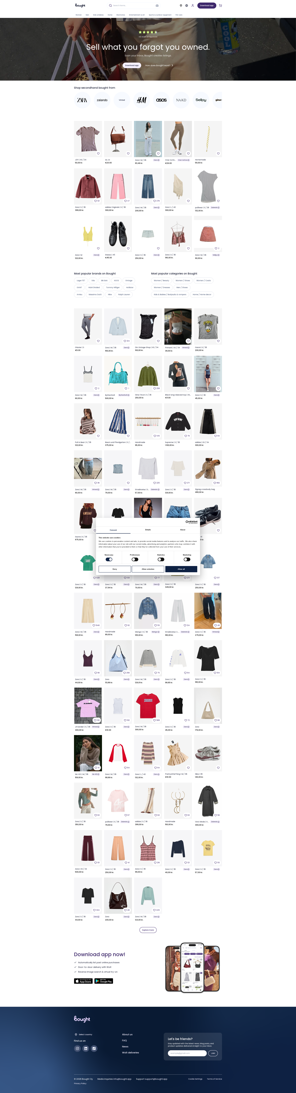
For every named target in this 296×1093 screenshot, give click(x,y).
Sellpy (215, 255)
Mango (154, 632)
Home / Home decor (202, 294)
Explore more (148, 930)
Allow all (181, 569)
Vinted (184, 348)
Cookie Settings (195, 1079)
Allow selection (148, 569)
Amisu (79, 294)
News (125, 1046)
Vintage (128, 280)
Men (87, 15)
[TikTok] (94, 1048)
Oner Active (182, 160)
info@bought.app (122, 1079)
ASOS (116, 280)
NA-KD (94, 774)
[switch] (135, 559)
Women (79, 15)
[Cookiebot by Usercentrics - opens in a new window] (187, 522)
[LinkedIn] (85, 1048)
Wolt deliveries (130, 1052)
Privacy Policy (80, 1083)
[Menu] (186, 5)
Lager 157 (81, 280)
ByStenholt (123, 395)
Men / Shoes (182, 287)
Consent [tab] (113, 530)
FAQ (124, 1040)
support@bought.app (156, 1079)
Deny (115, 569)
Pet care (179, 15)
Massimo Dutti (95, 294)
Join (213, 1053)
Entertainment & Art (137, 15)
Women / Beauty (161, 280)
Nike (110, 294)
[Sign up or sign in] (192, 5)
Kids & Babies (98, 15)
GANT (79, 287)
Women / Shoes (183, 280)
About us (127, 1034)
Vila (93, 280)
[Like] (98, 153)
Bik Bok (104, 280)
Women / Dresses (162, 287)
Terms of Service (214, 1079)
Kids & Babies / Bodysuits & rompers (170, 294)
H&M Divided (94, 287)
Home (110, 15)
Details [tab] (148, 530)
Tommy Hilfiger (113, 287)
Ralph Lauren (124, 294)
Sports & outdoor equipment (160, 15)
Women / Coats (203, 280)
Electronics (121, 15)
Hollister (129, 287)
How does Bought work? (157, 65)
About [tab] (182, 530)
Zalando (214, 207)
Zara (155, 160)
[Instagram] (77, 1048)
